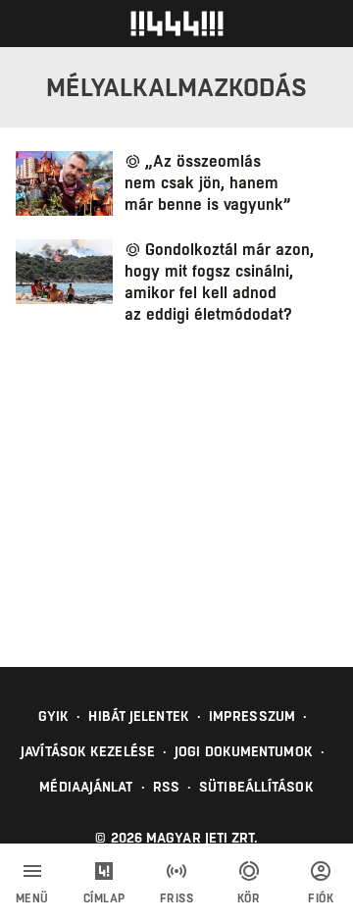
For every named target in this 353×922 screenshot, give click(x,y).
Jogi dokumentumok (244, 751)
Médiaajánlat (85, 786)
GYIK (53, 716)
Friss (177, 898)
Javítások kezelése (88, 751)
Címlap (104, 898)
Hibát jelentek (138, 716)
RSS (166, 786)
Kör (249, 898)
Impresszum (252, 716)
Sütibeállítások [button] (256, 786)
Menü (32, 898)
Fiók (320, 898)
